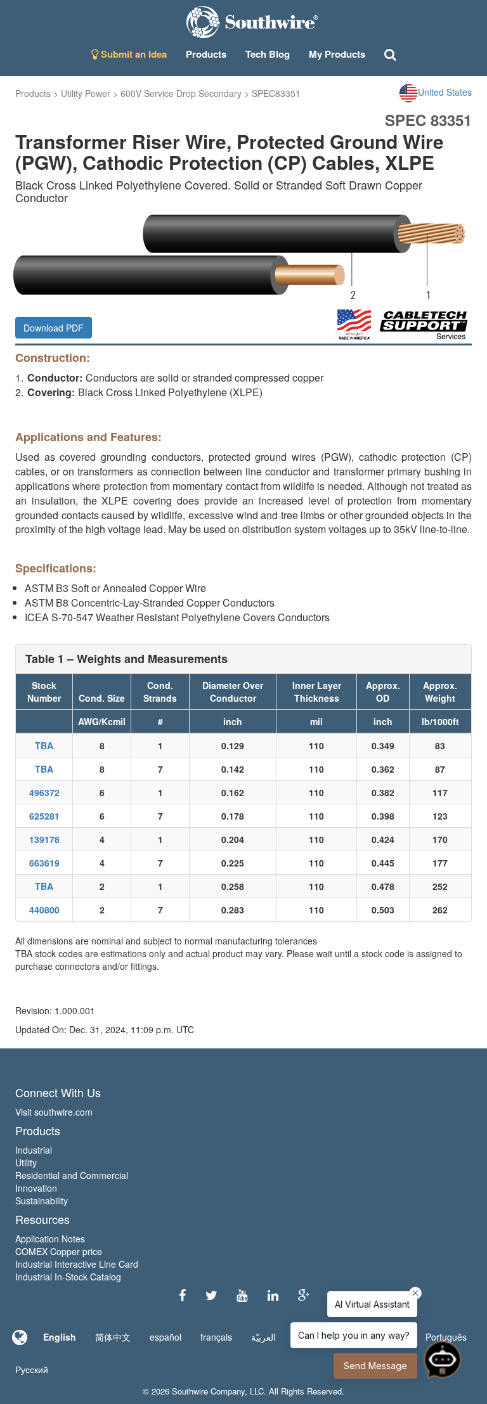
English (59, 1336)
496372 (44, 792)
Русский (31, 1369)
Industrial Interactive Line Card (76, 1264)
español (165, 1336)
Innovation (36, 1188)
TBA (44, 745)
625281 (44, 815)
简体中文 (113, 1336)
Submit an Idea (132, 54)
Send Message (375, 1365)
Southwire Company (208, 1391)
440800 (44, 909)
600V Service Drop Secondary (181, 93)
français (216, 1336)
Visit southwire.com (54, 1111)
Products (33, 93)
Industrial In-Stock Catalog (68, 1276)
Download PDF (53, 327)
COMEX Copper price (58, 1251)
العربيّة (263, 1336)
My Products (337, 54)
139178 (44, 839)
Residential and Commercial (71, 1175)
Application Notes (50, 1238)
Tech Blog (267, 54)
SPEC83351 (276, 93)
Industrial (33, 1149)
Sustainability (41, 1200)
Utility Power (85, 93)
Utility (26, 1162)
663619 (44, 862)
